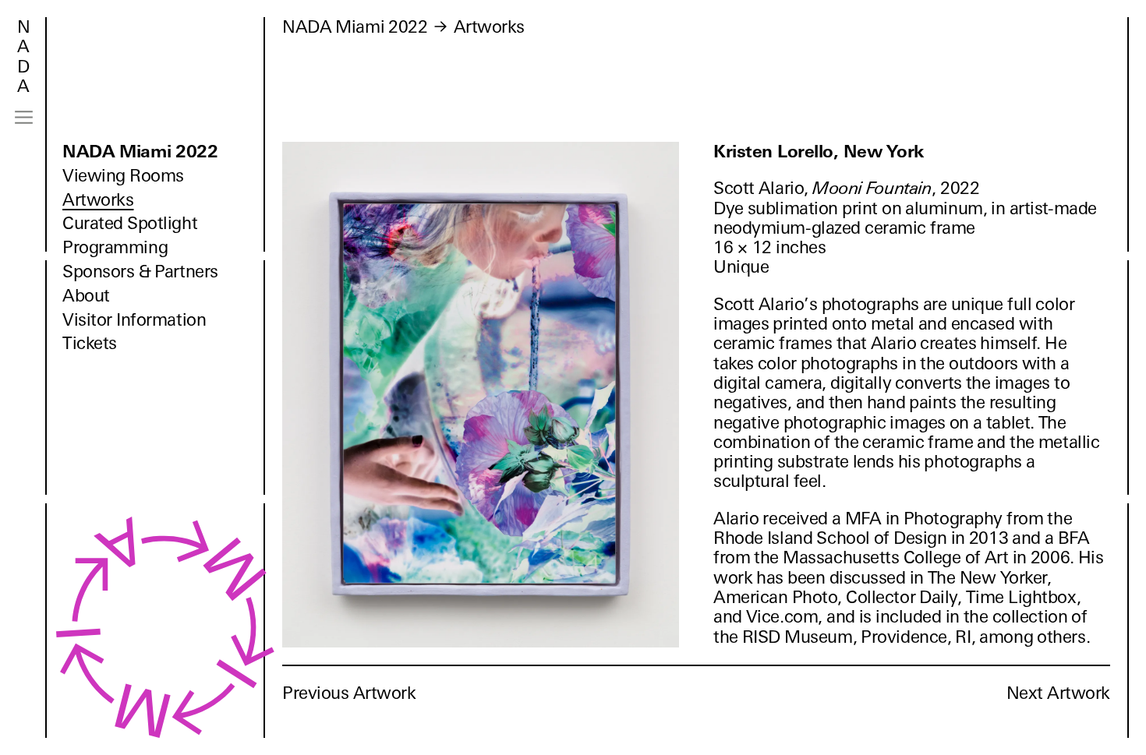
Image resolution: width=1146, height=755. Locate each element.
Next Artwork (1058, 693)
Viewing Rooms (123, 175)
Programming (115, 247)
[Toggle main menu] (24, 117)
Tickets (89, 343)
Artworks (97, 200)
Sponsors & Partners (140, 271)
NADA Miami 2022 (140, 151)
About (86, 295)
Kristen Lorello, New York (819, 151)
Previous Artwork (349, 693)
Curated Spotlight (129, 223)
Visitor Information (134, 320)
